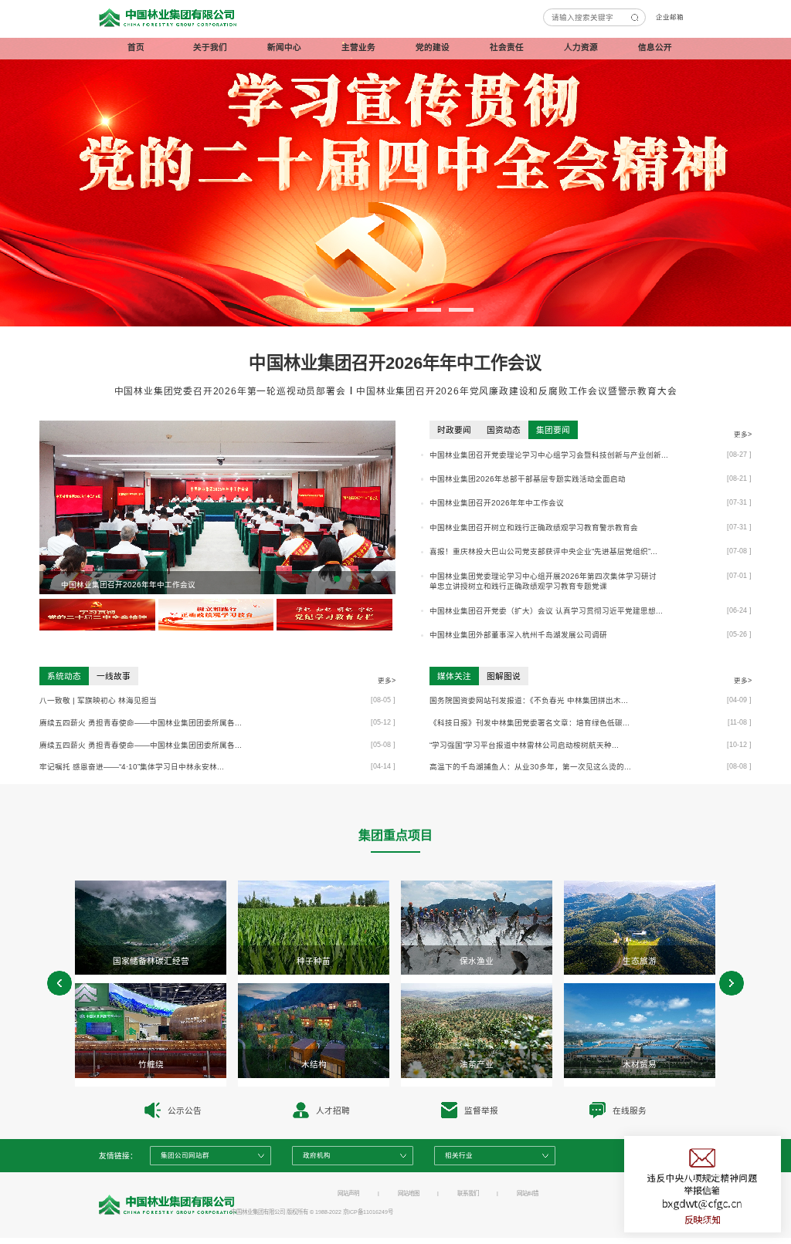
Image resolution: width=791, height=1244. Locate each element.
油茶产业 (477, 1064)
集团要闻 (553, 429)
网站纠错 (527, 1193)
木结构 (314, 1064)
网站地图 (408, 1193)
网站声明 (348, 1193)
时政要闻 (454, 429)
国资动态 (504, 429)
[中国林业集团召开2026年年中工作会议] (217, 507)
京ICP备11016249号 (368, 1212)
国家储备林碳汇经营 (151, 960)
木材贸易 (640, 1064)
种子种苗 (314, 960)
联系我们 (468, 1193)
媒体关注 (454, 676)
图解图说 (504, 676)
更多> (743, 434)
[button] (329, 310)
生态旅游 (640, 960)
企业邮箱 (670, 17)
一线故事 (114, 676)
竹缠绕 (151, 1064)
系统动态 (64, 676)
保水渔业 (477, 960)
